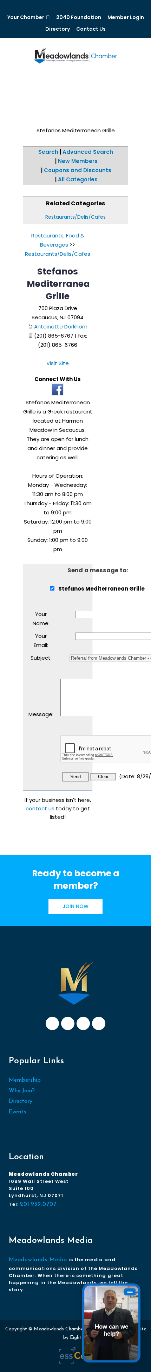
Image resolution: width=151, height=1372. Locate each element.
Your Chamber (25, 17)
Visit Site (57, 363)
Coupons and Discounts (77, 170)
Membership (25, 1080)
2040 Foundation (78, 17)
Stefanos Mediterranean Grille (61, 283)
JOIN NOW (75, 906)
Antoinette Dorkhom (60, 326)
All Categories (78, 179)
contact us (40, 808)
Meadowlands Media (38, 1260)
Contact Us (91, 28)
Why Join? (22, 1091)
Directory (57, 28)
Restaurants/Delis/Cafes (75, 216)
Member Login (125, 17)
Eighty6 (78, 1337)
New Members (78, 161)
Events (17, 1112)
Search (48, 152)
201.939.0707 (38, 1204)
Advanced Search (88, 152)
